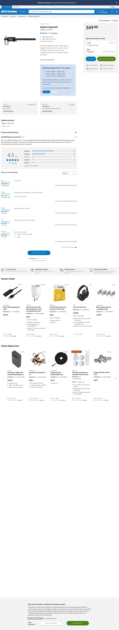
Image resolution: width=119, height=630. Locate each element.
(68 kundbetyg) (63, 377)
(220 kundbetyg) (107, 377)
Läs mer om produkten (47, 59)
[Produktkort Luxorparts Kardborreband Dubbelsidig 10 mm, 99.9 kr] (59, 359)
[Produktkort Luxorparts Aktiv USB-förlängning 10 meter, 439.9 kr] (12, 292)
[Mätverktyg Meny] (27, 16)
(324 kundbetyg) (20, 377)
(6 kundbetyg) (85, 309)
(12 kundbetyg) (109, 311)
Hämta (92, 59)
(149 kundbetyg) (42, 377)
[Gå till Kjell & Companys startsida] (9, 11)
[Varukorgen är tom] (117, 11)
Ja (70, 185)
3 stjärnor (27, 157)
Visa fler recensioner (39, 253)
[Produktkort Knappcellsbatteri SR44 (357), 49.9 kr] (102, 359)
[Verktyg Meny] (17, 16)
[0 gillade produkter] (112, 11)
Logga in (54, 91)
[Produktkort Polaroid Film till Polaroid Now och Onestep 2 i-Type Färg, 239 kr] (59, 292)
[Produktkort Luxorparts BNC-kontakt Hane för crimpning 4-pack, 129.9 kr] (106, 292)
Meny (24, 11)
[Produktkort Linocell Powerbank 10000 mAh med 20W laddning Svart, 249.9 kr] (16, 359)
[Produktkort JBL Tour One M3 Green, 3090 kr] (82, 292)
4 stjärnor (27, 154)
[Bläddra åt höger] (115, 378)
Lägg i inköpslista (105, 20)
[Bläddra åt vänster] (3, 378)
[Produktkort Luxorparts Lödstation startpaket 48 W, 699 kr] (38, 359)
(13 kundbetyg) (62, 311)
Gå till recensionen (8, 111)
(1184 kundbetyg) (39, 313)
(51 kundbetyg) (15, 311)
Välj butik (14, 336)
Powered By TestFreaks (67, 247)
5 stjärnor (27, 151)
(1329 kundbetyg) (76, 378)
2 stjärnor (27, 159)
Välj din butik (90, 51)
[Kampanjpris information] (83, 382)
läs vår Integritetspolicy (49, 618)
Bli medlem (46, 91)
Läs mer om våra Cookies (35, 618)
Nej (74, 185)
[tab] (6, 6)
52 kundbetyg (54, 33)
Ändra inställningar (31, 623)
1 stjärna (26, 162)
